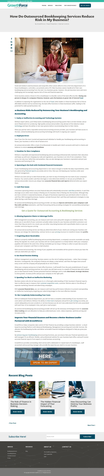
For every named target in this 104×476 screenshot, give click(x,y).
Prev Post (12, 423)
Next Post (91, 425)
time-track (50, 301)
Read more (17, 412)
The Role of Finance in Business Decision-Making (21, 403)
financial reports (30, 171)
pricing (57, 232)
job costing (74, 301)
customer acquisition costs (49, 283)
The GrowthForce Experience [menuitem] (50, 452)
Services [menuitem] (50, 5)
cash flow (71, 190)
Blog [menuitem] (27, 451)
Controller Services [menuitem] (11, 455)
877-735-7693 (28, 1)
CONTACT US (66, 447)
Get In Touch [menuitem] (85, 5)
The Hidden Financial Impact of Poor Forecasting (50, 403)
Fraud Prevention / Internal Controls (58, 24)
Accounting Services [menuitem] (11, 453)
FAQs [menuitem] (45, 456)
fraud (81, 98)
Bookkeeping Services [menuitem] (12, 451)
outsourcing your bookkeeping (27, 335)
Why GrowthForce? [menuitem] (70, 5)
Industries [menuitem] (58, 5)
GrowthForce (41, 24)
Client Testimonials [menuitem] (48, 454)
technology (18, 126)
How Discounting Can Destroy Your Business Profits (81, 403)
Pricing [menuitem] (44, 5)
